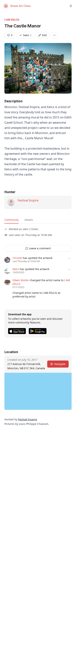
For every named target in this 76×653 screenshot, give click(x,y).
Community (11, 219)
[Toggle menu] (70, 5)
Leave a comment (40, 248)
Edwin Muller (21, 280)
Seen (27, 35)
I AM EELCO (11, 19)
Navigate (59, 364)
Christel (17, 258)
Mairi (16, 269)
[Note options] (69, 258)
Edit (44, 35)
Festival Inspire (28, 200)
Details (29, 219)
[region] (38, 391)
